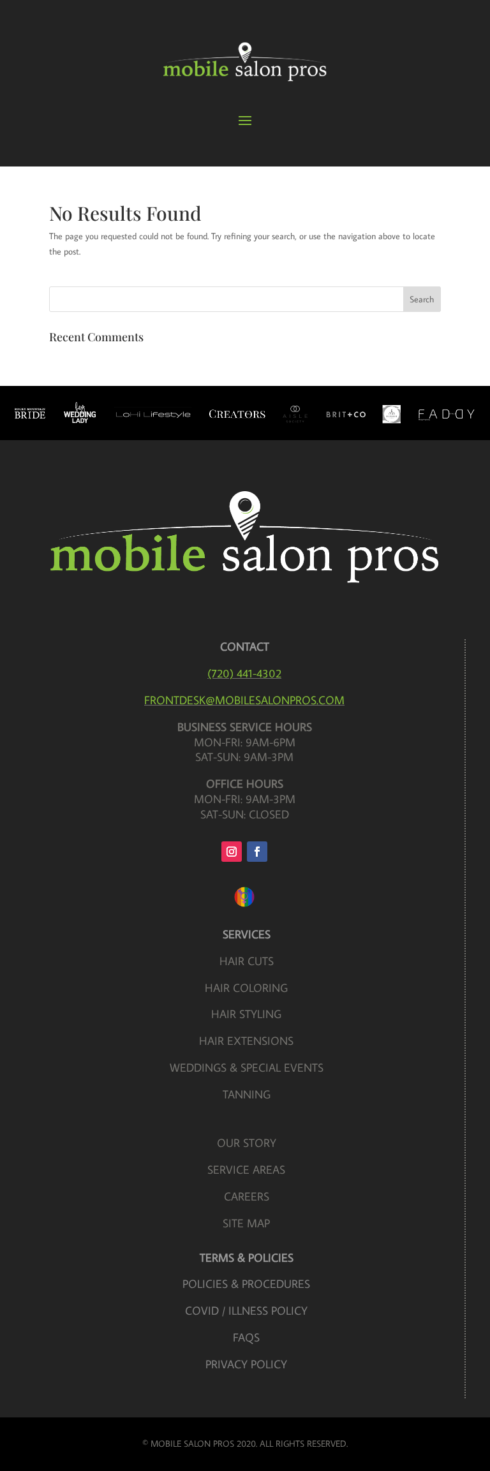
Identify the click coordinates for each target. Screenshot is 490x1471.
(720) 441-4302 (244, 673)
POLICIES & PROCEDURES (246, 1283)
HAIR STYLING (246, 1014)
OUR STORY (246, 1142)
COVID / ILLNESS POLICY (246, 1310)
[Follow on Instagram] (231, 851)
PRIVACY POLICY (246, 1364)
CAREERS (246, 1196)
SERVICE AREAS (246, 1169)
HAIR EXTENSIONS (246, 1040)
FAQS (246, 1337)
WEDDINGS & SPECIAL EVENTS (246, 1067)
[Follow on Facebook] (257, 851)
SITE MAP (246, 1223)
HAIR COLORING (246, 987)
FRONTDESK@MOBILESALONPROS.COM (244, 700)
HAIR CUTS (246, 961)
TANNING (247, 1094)
